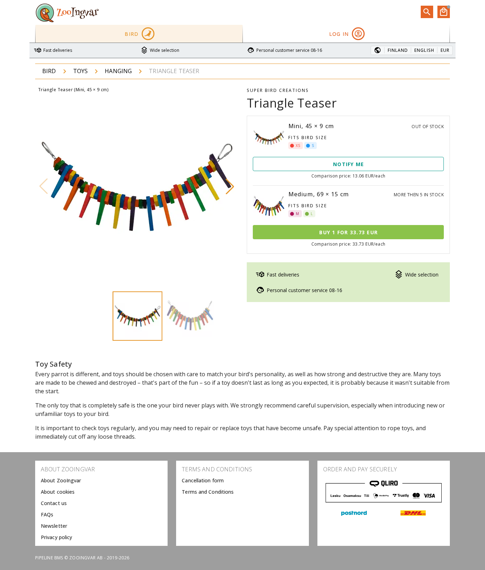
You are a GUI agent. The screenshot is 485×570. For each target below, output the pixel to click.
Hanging (118, 71)
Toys (80, 71)
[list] (101, 503)
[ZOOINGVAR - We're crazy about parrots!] (67, 12)
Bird (49, 71)
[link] (101, 480)
